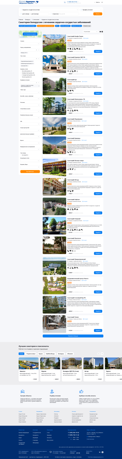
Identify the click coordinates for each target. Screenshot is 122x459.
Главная (21, 19)
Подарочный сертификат (22, 443)
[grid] (102, 31)
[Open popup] (38, 43)
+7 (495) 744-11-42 (73, 435)
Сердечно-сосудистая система (50, 19)
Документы (21, 435)
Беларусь (27, 19)
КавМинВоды (50, 354)
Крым (41, 354)
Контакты (49, 437)
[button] (49, 9)
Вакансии (49, 435)
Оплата (20, 440)
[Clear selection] (36, 50)
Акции (20, 437)
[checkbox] (21, 71)
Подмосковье (30, 354)
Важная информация (24, 432)
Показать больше (73, 336)
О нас (48, 432)
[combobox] (30, 43)
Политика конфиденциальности (95, 457)
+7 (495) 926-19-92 (73, 432)
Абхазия (70, 354)
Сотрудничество (37, 432)
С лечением (36, 19)
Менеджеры (36, 442)
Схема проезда (90, 439)
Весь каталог (50, 440)
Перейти (98, 51)
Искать (98, 14)
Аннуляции (35, 437)
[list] (100, 31)
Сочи (21, 354)
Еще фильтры (30, 171)
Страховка (35, 440)
